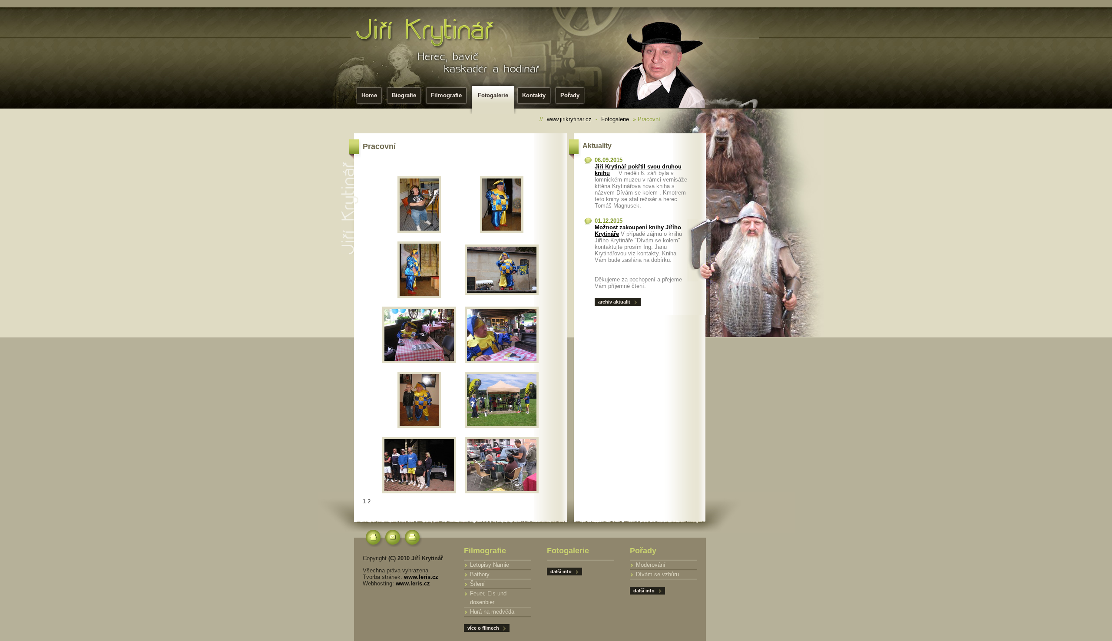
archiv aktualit (614, 301)
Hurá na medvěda (492, 611)
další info (644, 590)
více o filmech (483, 628)
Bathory (480, 574)
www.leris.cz (421, 577)
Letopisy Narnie (489, 565)
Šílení (477, 584)
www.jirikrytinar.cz (569, 119)
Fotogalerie (493, 95)
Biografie (404, 95)
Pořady (569, 95)
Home (369, 95)
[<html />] (419, 335)
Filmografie (446, 95)
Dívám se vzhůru (657, 574)
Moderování (650, 565)
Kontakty (534, 95)
